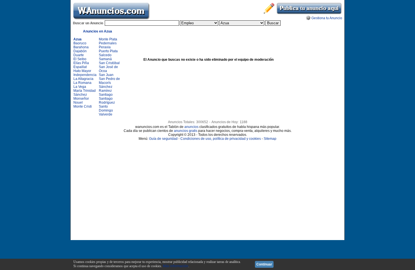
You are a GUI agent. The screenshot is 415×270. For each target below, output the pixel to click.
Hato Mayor (82, 71)
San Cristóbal (109, 63)
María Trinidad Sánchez (84, 93)
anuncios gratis (185, 131)
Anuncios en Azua (97, 31)
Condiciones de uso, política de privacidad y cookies (220, 139)
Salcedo (105, 55)
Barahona (81, 47)
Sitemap (270, 139)
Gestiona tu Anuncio (326, 18)
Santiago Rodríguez (107, 100)
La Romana (82, 83)
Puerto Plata (108, 51)
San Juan (106, 75)
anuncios (191, 127)
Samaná (105, 59)
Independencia (85, 75)
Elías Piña (81, 63)
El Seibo (79, 59)
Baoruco (79, 43)
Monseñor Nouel (81, 100)
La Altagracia (83, 79)
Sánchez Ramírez (105, 89)
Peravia (105, 47)
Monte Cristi (82, 106)
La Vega (79, 87)
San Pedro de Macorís (109, 81)
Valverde (105, 114)
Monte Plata (108, 39)
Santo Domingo (106, 108)
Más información (175, 266)
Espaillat (80, 67)
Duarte (78, 55)
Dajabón (80, 51)
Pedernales (108, 43)
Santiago (106, 95)
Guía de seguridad (163, 139)
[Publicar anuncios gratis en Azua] (309, 14)
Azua (77, 39)
